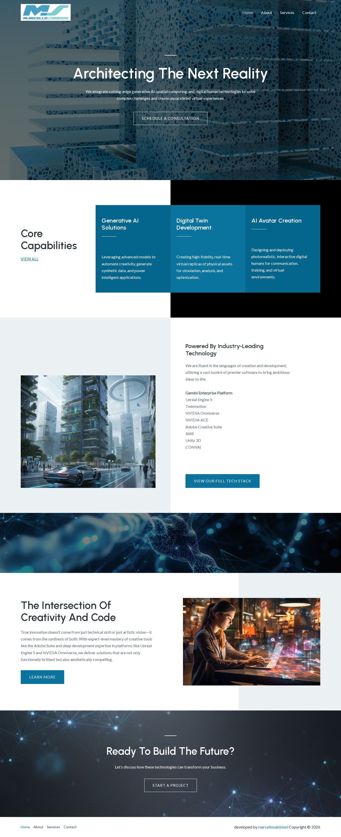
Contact (309, 12)
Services (287, 12)
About (266, 12)
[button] (42, 677)
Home (247, 12)
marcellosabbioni (273, 826)
